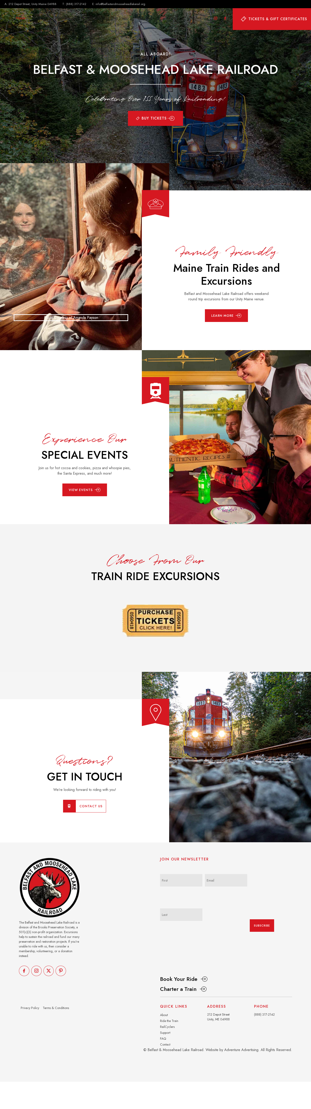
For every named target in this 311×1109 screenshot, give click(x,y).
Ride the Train (68, 18)
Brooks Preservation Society (56, 927)
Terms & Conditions (56, 1007)
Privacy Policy (30, 1007)
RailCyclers (146, 18)
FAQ (163, 1038)
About (41, 18)
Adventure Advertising (241, 1049)
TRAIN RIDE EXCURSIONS (155, 576)
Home (20, 18)
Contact (195, 18)
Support (172, 18)
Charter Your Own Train (108, 18)
